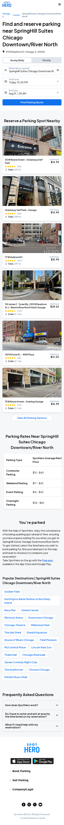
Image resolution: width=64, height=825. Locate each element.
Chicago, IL (6, 15)
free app (47, 560)
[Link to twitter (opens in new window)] (35, 805)
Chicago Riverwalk (33, 654)
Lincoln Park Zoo (41, 647)
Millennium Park (40, 625)
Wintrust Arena (13, 617)
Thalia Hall (10, 654)
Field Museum (48, 640)
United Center (30, 610)
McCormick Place (15, 647)
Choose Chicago (39, 669)
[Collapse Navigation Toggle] (60, 4)
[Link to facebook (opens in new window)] (23, 805)
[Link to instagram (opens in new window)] (29, 805)
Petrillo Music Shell (15, 677)
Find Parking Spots (32, 102)
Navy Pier (10, 610)
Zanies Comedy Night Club (20, 662)
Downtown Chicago (40, 617)
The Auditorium (13, 669)
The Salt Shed (12, 632)
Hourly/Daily (17, 60)
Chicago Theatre (14, 625)
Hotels (16, 15)
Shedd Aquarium (37, 632)
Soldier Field (12, 591)
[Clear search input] (58, 70)
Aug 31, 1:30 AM (17, 93)
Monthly (47, 60)
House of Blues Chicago (19, 640)
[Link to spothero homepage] (32, 748)
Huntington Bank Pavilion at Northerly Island (27, 600)
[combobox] (32, 70)
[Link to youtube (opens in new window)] (40, 805)
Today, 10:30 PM (18, 82)
